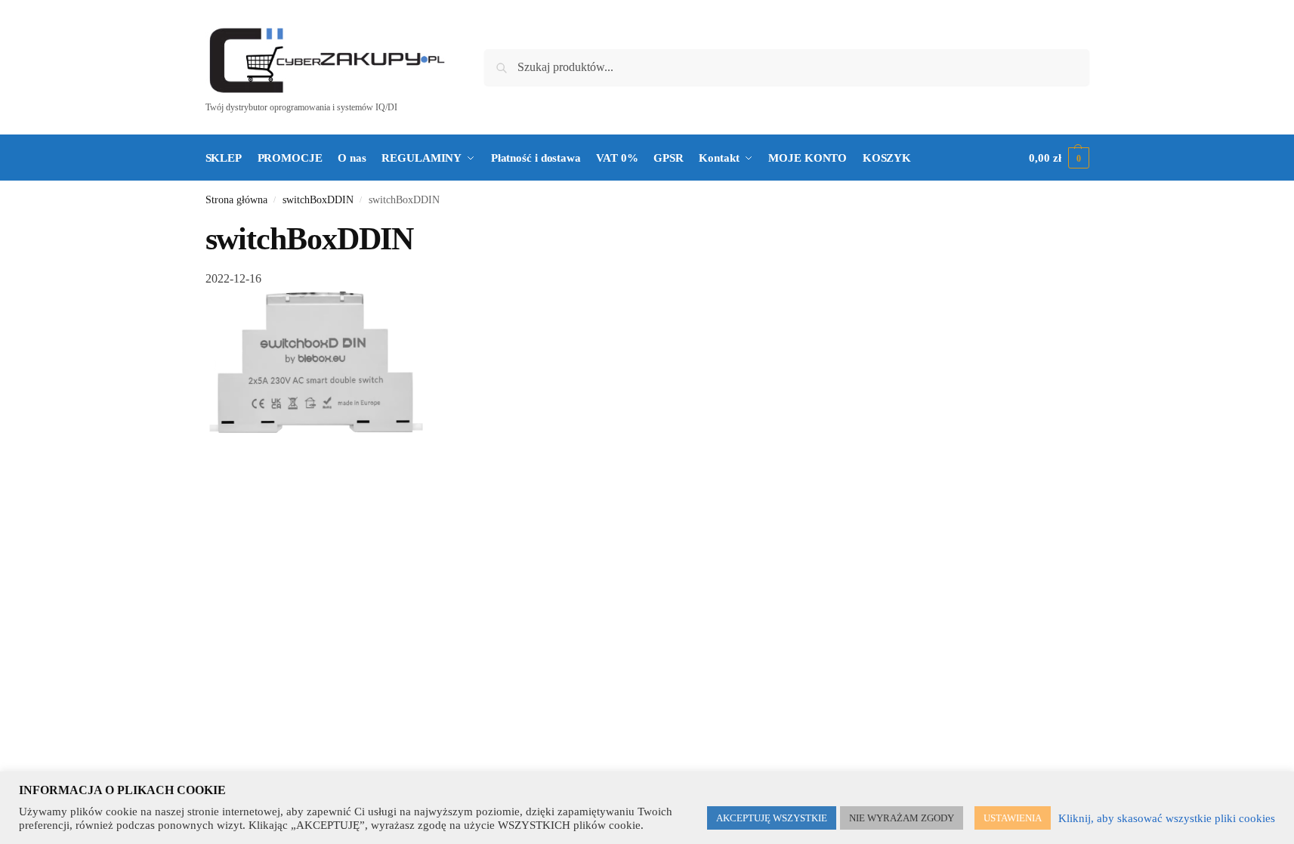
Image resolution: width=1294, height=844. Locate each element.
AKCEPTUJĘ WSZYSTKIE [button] (771, 818)
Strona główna (236, 200)
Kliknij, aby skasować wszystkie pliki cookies (1166, 818)
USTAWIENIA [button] (1013, 818)
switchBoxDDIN (318, 200)
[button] (1059, 158)
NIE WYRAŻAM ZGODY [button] (901, 818)
